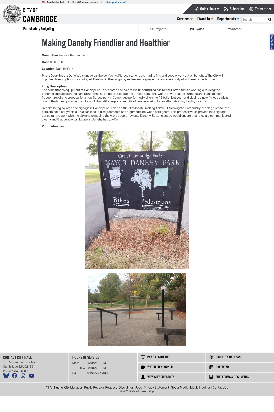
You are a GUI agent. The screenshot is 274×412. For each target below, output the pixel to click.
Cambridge (40, 19)
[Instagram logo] (24, 376)
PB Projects (158, 29)
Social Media (179, 387)
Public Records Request (100, 387)
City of (30, 10)
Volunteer (234, 29)
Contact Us (220, 387)
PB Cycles (197, 29)
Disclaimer (126, 387)
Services (183, 19)
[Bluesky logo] (7, 376)
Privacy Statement (156, 387)
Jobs (138, 387)
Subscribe (237, 9)
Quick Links (208, 9)
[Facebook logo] (15, 376)
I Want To (203, 19)
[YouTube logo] (32, 376)
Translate (261, 9)
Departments (226, 19)
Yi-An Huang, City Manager (64, 387)
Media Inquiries (200, 387)
